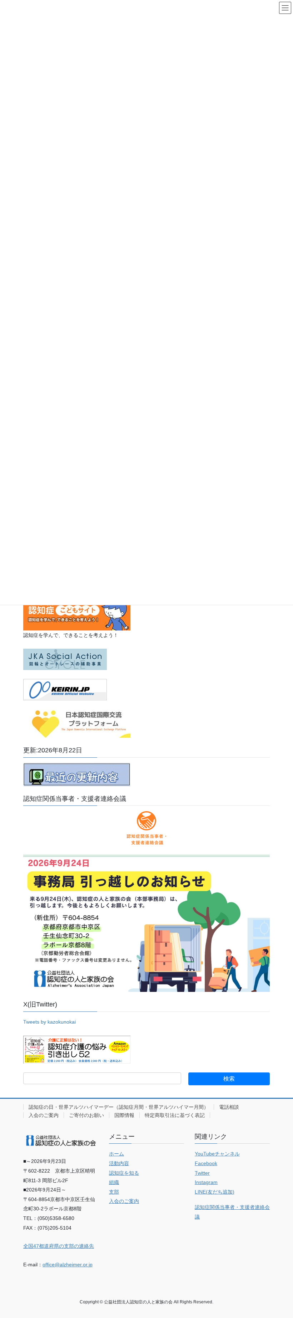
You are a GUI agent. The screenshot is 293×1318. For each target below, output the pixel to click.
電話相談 (229, 1107)
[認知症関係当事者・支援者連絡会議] (146, 828)
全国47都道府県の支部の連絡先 (58, 1246)
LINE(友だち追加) (214, 1192)
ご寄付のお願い (86, 1115)
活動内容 (119, 1163)
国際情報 (124, 1115)
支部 (114, 1192)
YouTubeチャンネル (217, 1154)
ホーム (116, 1154)
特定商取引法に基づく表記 (175, 1115)
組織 (114, 1182)
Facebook (206, 1163)
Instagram (206, 1182)
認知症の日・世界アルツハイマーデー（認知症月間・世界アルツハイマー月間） (119, 1107)
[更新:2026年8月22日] (76, 774)
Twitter (202, 1173)
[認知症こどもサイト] (76, 612)
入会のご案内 (44, 1115)
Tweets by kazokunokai (49, 1022)
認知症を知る (124, 1173)
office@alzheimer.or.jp (68, 1264)
